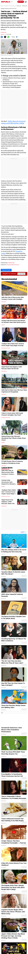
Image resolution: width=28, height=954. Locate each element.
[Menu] (26, 2)
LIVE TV (21, 2)
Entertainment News (5, 348)
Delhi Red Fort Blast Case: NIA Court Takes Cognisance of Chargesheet (14, 391)
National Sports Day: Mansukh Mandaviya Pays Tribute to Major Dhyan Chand (13, 438)
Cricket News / (12, 5)
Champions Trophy (8, 83)
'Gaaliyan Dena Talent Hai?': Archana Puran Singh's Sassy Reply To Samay (12, 345)
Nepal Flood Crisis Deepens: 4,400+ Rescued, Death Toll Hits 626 (11, 368)
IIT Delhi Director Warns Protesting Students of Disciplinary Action (12, 462)
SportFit (2, 34)
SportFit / (6, 5)
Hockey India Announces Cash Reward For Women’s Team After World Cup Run (13, 321)
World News (4, 371)
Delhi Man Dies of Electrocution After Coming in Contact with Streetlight (12, 298)
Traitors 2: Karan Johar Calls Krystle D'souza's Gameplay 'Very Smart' (12, 414)
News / (2, 5)
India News (3, 301)
